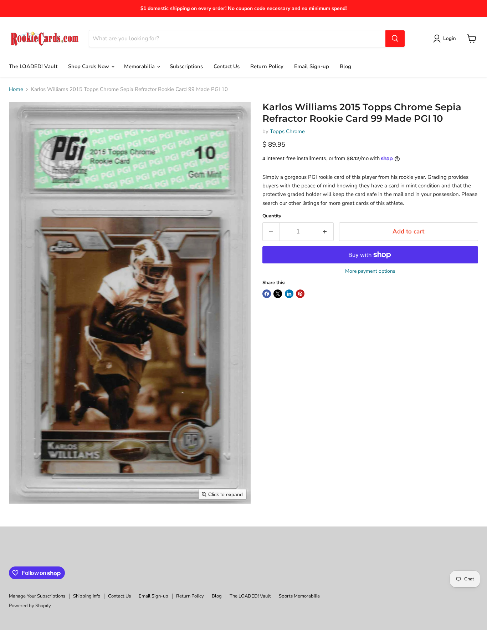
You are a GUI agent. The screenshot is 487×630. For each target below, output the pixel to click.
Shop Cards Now (89, 66)
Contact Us (227, 66)
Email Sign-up (311, 66)
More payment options (370, 271)
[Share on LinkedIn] (289, 293)
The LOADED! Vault (33, 66)
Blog (345, 66)
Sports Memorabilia (299, 596)
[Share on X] (277, 293)
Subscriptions (186, 66)
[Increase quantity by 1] (325, 231)
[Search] (395, 38)
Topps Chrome (287, 131)
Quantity (271, 216)
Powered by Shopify (30, 606)
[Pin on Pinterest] (300, 293)
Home (16, 89)
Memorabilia (140, 66)
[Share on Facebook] (266, 293)
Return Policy (266, 66)
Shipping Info (86, 596)
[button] (445, 38)
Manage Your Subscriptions (37, 596)
